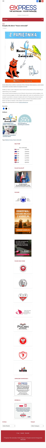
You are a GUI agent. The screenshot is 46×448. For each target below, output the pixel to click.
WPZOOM (23, 439)
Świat (3, 24)
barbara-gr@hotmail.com (23, 102)
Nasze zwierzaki (17, 140)
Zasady (22, 433)
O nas (18, 433)
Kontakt (27, 433)
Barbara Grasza (9, 140)
